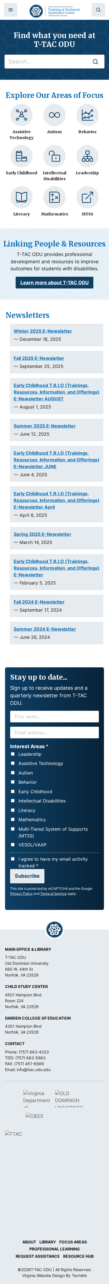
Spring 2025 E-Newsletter (42, 534)
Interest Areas (29, 746)
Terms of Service (53, 893)
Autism (25, 773)
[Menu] (10, 10)
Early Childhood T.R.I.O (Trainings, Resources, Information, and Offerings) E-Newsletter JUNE (56, 459)
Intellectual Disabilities (42, 801)
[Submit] (95, 61)
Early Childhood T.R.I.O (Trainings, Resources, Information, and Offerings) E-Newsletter (56, 568)
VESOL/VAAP (32, 845)
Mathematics (32, 819)
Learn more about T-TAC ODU (54, 282)
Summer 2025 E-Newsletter (45, 426)
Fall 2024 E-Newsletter (39, 602)
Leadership (30, 754)
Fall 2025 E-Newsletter (39, 358)
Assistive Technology (40, 763)
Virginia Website (36, 1275)
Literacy (26, 810)
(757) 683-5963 (30, 1057)
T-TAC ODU (54, 11)
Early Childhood (35, 791)
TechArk (79, 1275)
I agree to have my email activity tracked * (53, 862)
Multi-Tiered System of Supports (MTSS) (53, 832)
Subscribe (27, 876)
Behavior (27, 782)
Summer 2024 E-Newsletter (45, 629)
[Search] (98, 10)
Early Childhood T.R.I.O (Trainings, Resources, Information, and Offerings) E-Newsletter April (56, 500)
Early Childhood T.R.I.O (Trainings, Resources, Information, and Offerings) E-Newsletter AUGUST (56, 392)
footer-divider (54, 929)
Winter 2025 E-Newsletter (43, 331)
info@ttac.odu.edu (34, 1069)
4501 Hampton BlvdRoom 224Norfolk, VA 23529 (23, 1000)
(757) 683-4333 (34, 1052)
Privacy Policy (21, 893)
